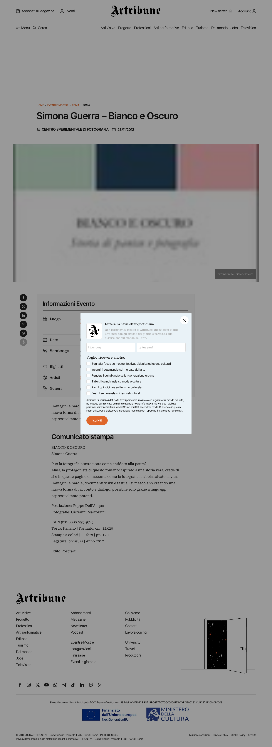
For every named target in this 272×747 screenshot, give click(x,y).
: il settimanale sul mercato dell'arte (118, 369)
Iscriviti (97, 420)
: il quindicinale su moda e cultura (116, 381)
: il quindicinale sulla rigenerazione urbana (123, 375)
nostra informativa (143, 403)
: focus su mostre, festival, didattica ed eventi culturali (131, 363)
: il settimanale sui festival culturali (116, 393)
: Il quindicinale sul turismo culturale (117, 387)
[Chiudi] (184, 320)
